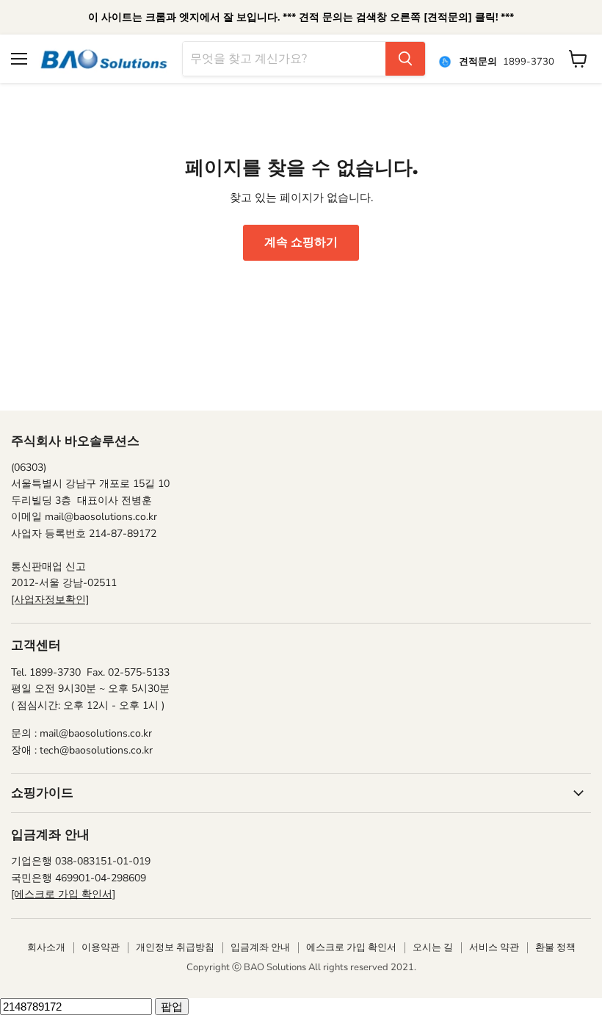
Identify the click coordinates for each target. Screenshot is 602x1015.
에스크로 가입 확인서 (351, 947)
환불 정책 (555, 947)
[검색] (405, 59)
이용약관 (100, 947)
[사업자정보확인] (50, 600)
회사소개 (46, 947)
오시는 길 (433, 947)
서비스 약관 (494, 947)
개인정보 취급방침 (175, 947)
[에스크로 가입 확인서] (63, 894)
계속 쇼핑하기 (301, 242)
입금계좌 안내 (260, 947)
